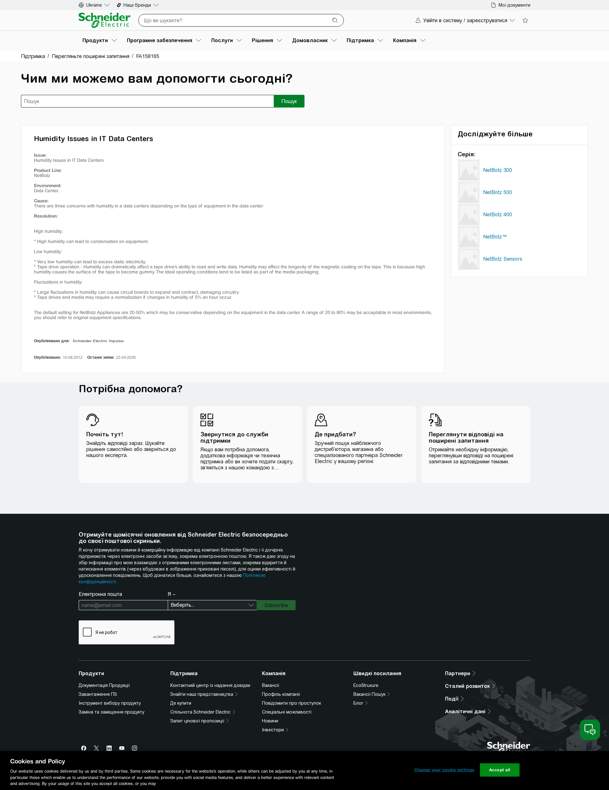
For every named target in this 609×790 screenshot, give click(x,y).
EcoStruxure (365, 685)
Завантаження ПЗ (98, 694)
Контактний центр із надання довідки (210, 685)
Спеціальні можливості (286, 712)
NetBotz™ (495, 237)
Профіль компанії (281, 694)
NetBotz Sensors (502, 259)
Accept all (499, 769)
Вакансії (270, 685)
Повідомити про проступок (291, 703)
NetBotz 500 (497, 192)
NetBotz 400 (497, 215)
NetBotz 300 (497, 170)
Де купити (180, 703)
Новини (270, 720)
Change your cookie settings (444, 769)
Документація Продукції (104, 685)
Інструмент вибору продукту (110, 703)
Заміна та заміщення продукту (111, 712)
